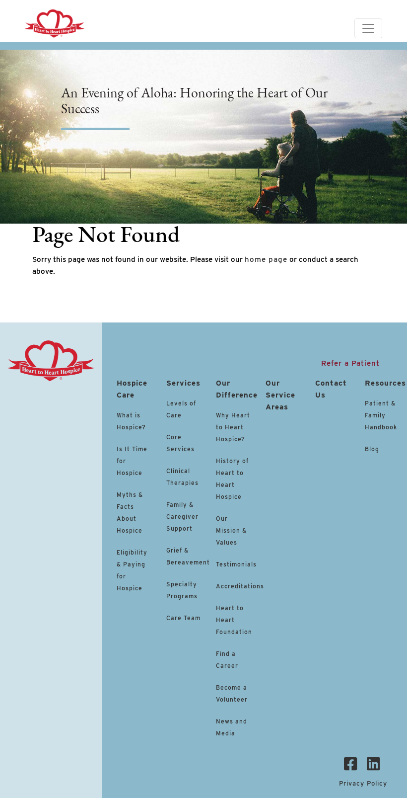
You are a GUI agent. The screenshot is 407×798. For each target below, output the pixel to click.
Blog (372, 449)
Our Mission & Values (231, 530)
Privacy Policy (363, 783)
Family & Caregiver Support (182, 516)
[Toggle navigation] (368, 28)
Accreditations (240, 586)
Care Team (183, 618)
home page (266, 259)
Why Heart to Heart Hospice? (233, 427)
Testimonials (236, 564)
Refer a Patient (350, 363)
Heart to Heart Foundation (234, 620)
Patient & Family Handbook (381, 415)
